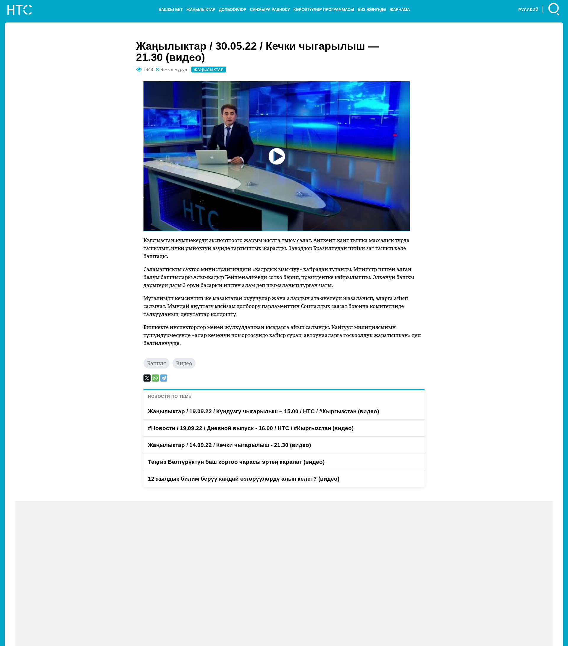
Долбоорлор (232, 9)
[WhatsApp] (155, 378)
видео (184, 363)
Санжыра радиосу (270, 9)
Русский (528, 10)
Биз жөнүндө (372, 9)
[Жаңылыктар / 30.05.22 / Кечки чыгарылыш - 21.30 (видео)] (276, 156)
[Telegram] (163, 378)
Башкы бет (171, 9)
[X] (147, 378)
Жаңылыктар (200, 9)
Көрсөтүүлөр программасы (323, 9)
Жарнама (400, 9)
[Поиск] (554, 9)
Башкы (156, 363)
